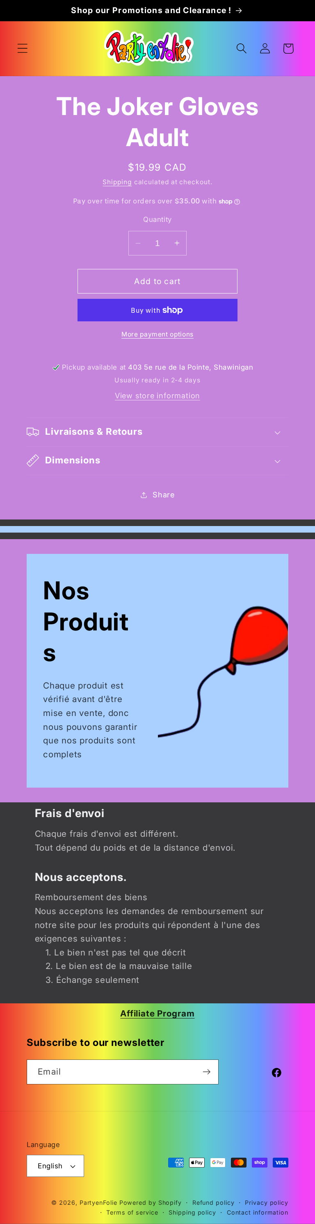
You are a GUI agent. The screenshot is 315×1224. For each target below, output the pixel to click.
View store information (157, 395)
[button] (22, 48)
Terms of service (132, 1212)
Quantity (157, 219)
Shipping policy (192, 1212)
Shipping (117, 182)
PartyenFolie (98, 1202)
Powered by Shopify (150, 1202)
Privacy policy (266, 1202)
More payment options (157, 334)
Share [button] (164, 494)
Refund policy (213, 1202)
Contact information (257, 1212)
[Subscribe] (206, 1071)
